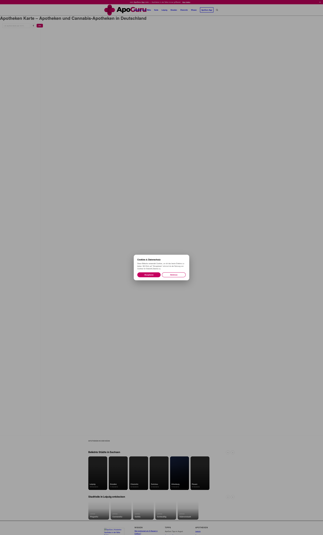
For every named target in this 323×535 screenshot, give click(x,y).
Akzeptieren (149, 275)
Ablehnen (174, 275)
